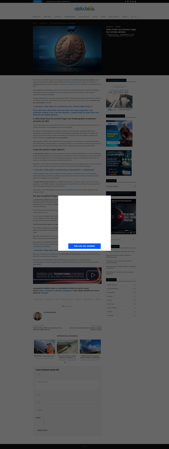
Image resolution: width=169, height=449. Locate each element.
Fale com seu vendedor (84, 246)
